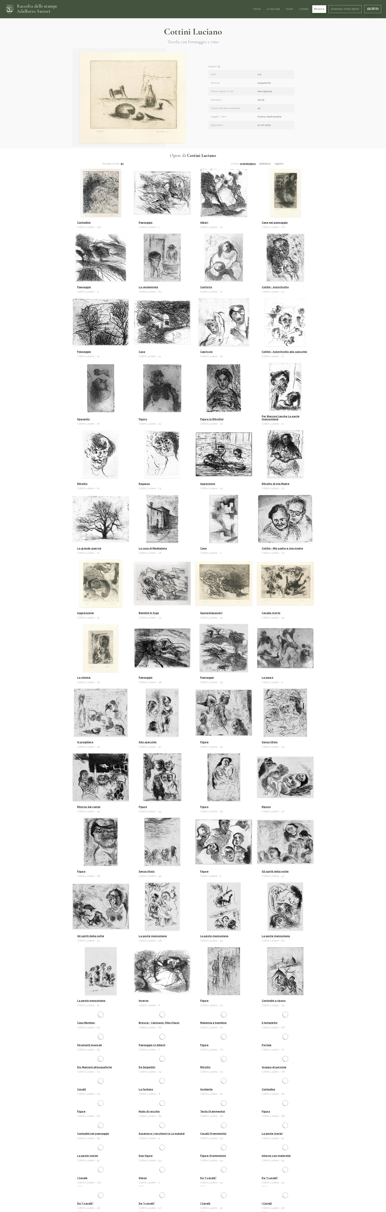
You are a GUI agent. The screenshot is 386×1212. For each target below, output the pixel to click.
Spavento (83, 419)
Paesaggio (146, 222)
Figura (143, 419)
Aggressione (85, 613)
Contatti (303, 9)
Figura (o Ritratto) (212, 419)
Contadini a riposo (274, 1000)
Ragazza (144, 484)
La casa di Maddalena (153, 548)
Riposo (266, 807)
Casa (142, 352)
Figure (204, 742)
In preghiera (85, 742)
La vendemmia (148, 287)
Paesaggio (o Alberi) (152, 1130)
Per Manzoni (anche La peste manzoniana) (281, 418)
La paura (267, 677)
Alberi (204, 222)
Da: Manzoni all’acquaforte (94, 1194)
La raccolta (273, 9)
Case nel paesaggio (275, 222)
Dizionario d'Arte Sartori (345, 9)
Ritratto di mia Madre (276, 484)
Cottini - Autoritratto (275, 287)
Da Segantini (147, 1194)
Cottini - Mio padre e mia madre (282, 548)
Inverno (144, 1000)
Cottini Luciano (193, 31)
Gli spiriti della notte (275, 871)
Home (257, 9)
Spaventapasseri (211, 613)
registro (279, 163)
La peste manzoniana (153, 936)
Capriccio (206, 352)
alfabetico (265, 163)
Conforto (206, 287)
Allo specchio (148, 742)
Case (203, 548)
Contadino (84, 222)
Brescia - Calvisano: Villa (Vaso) (159, 1065)
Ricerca (319, 9)
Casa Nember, (86, 1065)
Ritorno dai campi (88, 807)
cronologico (248, 163)
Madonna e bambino (213, 1065)
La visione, (84, 677)
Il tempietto (269, 1065)
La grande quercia (89, 548)
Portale (267, 1130)
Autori (289, 9)
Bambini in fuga (149, 613)
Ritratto (82, 484)
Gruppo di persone (274, 1194)
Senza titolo (270, 742)
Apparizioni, (208, 484)
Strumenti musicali (89, 1130)
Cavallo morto (271, 613)
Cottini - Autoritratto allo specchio (284, 352)
